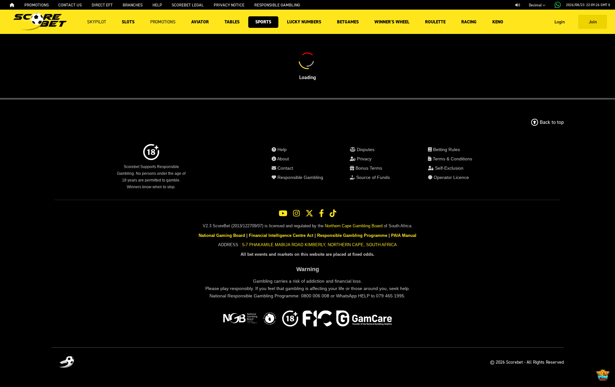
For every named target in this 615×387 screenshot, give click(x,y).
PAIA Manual (403, 235)
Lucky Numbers (304, 22)
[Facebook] (321, 213)
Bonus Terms (368, 168)
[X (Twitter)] (309, 213)
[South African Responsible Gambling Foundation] (270, 319)
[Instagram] (296, 213)
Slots (128, 22)
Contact (284, 168)
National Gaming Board (222, 235)
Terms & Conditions (451, 158)
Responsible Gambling (299, 177)
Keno (497, 22)
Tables (232, 22)
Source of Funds (372, 177)
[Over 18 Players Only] (290, 319)
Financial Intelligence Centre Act (281, 235)
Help (281, 149)
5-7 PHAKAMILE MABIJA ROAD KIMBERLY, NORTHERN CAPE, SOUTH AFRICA (319, 244)
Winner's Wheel (391, 22)
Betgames (348, 22)
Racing (469, 22)
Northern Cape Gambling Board (353, 225)
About (282, 158)
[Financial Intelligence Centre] (317, 319)
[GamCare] (364, 319)
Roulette (435, 22)
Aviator (200, 22)
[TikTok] (333, 213)
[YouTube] (283, 213)
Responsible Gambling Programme (352, 235)
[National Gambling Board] (240, 319)
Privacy (364, 158)
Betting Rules (446, 149)
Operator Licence (450, 177)
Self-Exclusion (448, 168)
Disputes (365, 149)
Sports (263, 22)
